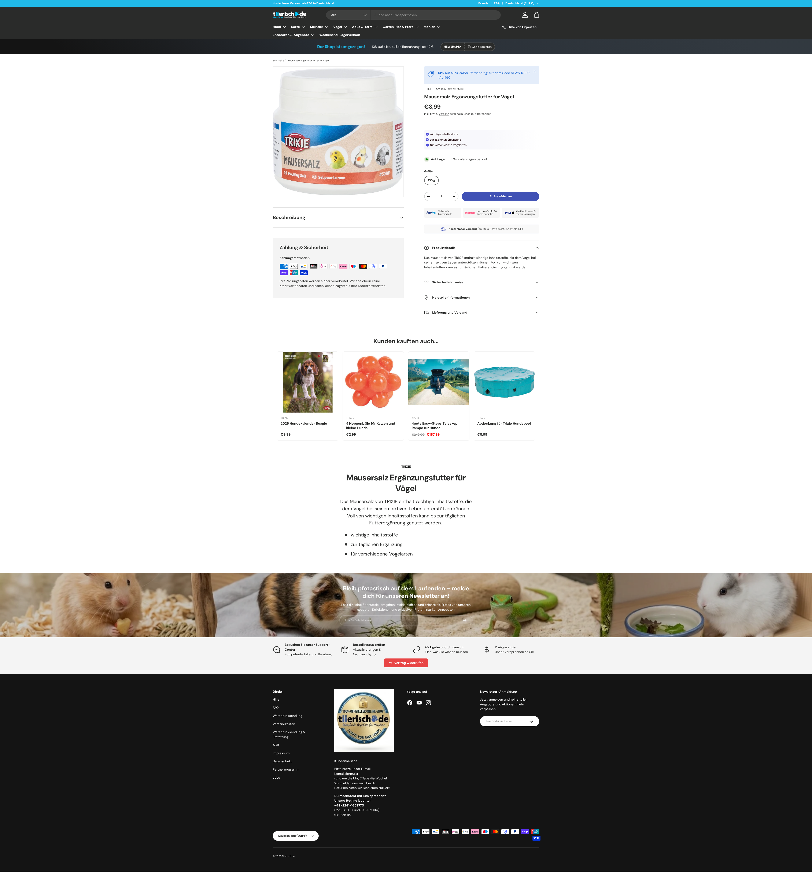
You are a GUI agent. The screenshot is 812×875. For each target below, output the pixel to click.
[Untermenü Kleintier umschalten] (326, 26)
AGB (276, 745)
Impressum (281, 753)
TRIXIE (428, 89)
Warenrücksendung (287, 716)
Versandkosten (284, 724)
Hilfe (276, 699)
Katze (295, 27)
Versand (444, 114)
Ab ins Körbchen (501, 196)
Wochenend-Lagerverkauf (339, 35)
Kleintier (316, 27)
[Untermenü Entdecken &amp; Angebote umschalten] (312, 34)
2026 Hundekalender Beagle (304, 423)
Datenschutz (282, 761)
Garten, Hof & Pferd (398, 27)
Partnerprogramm (286, 769)
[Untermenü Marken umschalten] (438, 26)
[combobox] (413, 15)
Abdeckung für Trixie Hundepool (504, 423)
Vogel (337, 27)
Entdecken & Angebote (291, 35)
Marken (429, 27)
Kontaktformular (346, 774)
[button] (536, 14)
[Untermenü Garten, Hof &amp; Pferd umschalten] (417, 26)
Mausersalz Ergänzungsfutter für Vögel (308, 60)
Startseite (278, 60)
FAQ (497, 3)
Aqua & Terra (362, 27)
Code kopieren (482, 47)
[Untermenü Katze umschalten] (303, 26)
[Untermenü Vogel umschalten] (345, 26)
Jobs (276, 777)
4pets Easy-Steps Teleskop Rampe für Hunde (434, 425)
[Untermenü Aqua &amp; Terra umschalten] (376, 26)
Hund (277, 27)
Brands (483, 3)
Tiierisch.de (288, 856)
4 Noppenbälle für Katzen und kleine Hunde (370, 425)
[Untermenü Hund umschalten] (284, 26)
